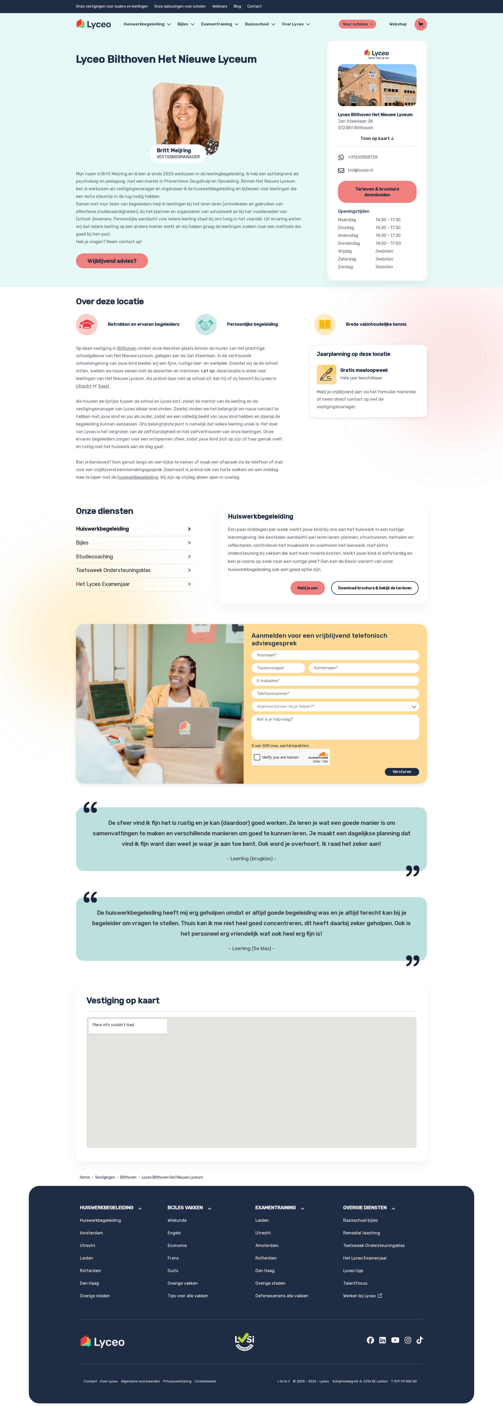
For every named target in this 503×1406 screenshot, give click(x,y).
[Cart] (420, 24)
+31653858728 (363, 157)
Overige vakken (183, 1283)
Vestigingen (105, 1177)
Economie (177, 1245)
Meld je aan (308, 588)
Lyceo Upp (353, 1270)
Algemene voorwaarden (141, 1381)
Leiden (86, 1258)
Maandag (347, 219)
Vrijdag (345, 251)
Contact (254, 6)
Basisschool (257, 24)
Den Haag (89, 1283)
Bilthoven (126, 348)
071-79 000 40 (405, 1381)
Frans (173, 1258)
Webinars (219, 6)
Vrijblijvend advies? (112, 261)
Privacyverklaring (177, 1381)
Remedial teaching (361, 1232)
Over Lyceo (109, 1381)
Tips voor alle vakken (188, 1295)
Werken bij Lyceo (360, 1295)
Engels (174, 1232)
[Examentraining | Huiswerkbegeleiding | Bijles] (94, 24)
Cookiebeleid (205, 1381)
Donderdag (349, 243)
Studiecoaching (133, 557)
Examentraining (216, 24)
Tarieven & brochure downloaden (377, 191)
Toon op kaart (375, 138)
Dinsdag (346, 227)
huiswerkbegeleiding (137, 477)
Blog (237, 6)
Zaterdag (347, 259)
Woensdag (348, 235)
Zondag (345, 266)
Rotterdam (90, 1270)
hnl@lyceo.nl (360, 170)
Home (85, 1177)
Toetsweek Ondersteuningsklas (133, 570)
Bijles (183, 24)
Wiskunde (177, 1220)
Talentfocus (355, 1283)
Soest (103, 386)
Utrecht (83, 386)
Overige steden (95, 1295)
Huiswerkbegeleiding (144, 24)
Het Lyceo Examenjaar (133, 584)
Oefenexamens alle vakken (281, 1295)
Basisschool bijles (360, 1220)
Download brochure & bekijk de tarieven (375, 588)
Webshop (398, 24)
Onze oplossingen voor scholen (180, 6)
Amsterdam (91, 1232)
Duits (173, 1270)
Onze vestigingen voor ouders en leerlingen (112, 6)
